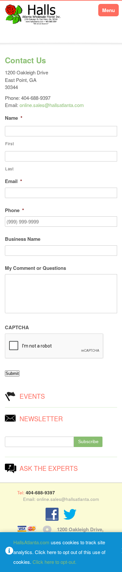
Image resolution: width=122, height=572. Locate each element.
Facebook (52, 514)
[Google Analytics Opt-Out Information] (9, 552)
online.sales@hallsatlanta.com (52, 104)
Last (9, 168)
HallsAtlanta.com (31, 542)
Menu (108, 10)
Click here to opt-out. (54, 561)
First (9, 143)
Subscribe (88, 441)
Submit (12, 373)
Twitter (69, 514)
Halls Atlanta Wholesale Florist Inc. (33, 18)
